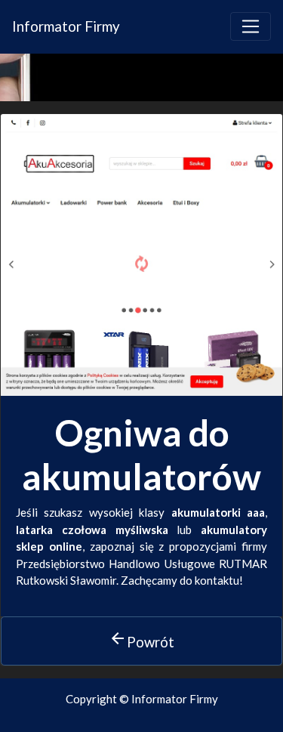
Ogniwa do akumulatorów (141, 454)
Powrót (141, 639)
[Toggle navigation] (250, 26)
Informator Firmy (66, 26)
